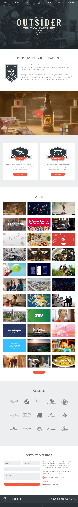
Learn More (20, 174)
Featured (17, 2)
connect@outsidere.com (51, 484)
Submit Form (22, 484)
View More (39, 372)
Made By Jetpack (54, 505)
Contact (71, 2)
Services (27, 2)
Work (50, 2)
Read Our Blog (47, 499)
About (6, 2)
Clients (60, 2)
